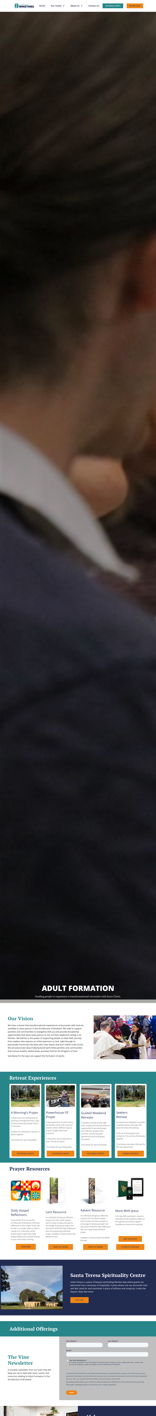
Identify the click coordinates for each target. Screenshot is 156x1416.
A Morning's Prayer (24, 1112)
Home (42, 5)
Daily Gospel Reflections (20, 1212)
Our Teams (56, 5)
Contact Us (93, 5)
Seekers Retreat (121, 1114)
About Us (74, 5)
